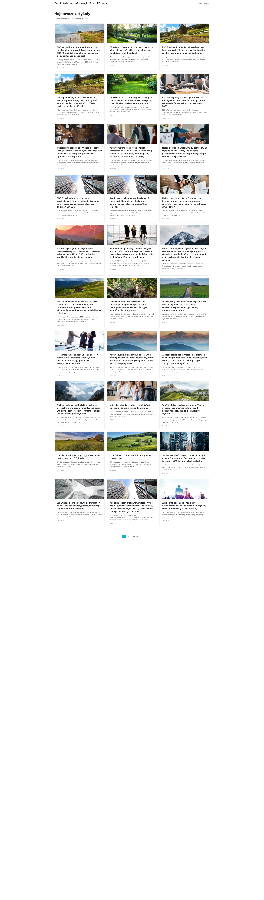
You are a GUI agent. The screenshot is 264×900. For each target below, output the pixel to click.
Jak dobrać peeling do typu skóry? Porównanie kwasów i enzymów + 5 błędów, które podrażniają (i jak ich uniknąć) (184, 506)
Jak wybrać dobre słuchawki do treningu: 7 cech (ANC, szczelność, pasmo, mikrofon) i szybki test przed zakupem (78, 506)
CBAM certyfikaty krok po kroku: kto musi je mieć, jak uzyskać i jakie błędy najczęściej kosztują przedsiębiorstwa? (131, 50)
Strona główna (204, 3)
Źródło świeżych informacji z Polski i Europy (80, 3)
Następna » (137, 536)
